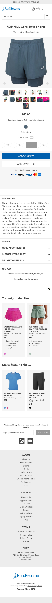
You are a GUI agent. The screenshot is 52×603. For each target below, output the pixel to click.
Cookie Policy (26, 535)
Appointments (26, 500)
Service (26, 492)
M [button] (31, 145)
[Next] (47, 83)
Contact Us (26, 497)
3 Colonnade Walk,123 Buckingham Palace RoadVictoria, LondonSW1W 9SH (26, 556)
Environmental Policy (26, 479)
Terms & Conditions (26, 532)
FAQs (26, 520)
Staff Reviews (26, 475)
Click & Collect (26, 507)
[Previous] (5, 83)
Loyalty (11, 120)
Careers (26, 485)
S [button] (19, 145)
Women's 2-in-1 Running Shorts (26, 32)
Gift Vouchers (26, 513)
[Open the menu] (48, 9)
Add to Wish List (26, 164)
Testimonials (26, 482)
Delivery (26, 504)
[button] (26, 127)
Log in (31, 120)
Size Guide (23, 138)
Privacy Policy (26, 538)
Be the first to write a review (26, 279)
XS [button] (8, 145)
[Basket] (38, 9)
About (26, 455)
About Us (26, 459)
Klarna (26, 541)
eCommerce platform (35, 586)
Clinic (26, 469)
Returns (26, 510)
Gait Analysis (26, 463)
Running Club (22, 120)
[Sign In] (33, 9)
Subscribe (43, 433)
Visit (26, 548)
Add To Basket (26, 156)
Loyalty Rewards (26, 516)
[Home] (11, 9)
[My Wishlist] (43, 9)
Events (26, 466)
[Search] (47, 17)
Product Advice (26, 472)
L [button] (43, 145)
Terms (26, 527)
